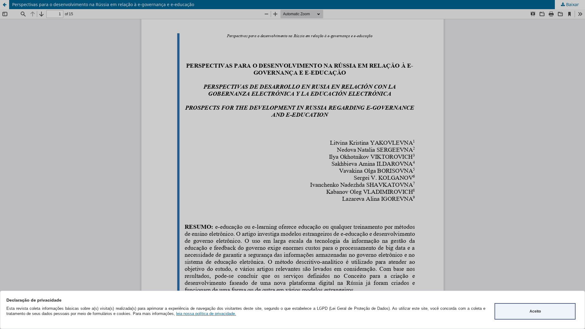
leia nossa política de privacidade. (206, 313)
